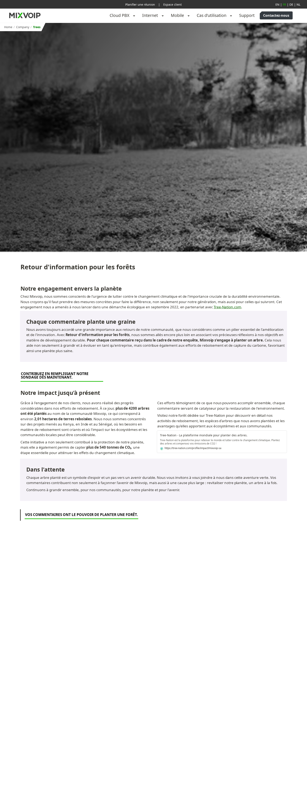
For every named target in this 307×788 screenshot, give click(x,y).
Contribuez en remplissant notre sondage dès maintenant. (55, 375)
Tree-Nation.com (227, 307)
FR (284, 4)
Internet (150, 15)
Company (22, 27)
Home (8, 27)
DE (291, 4)
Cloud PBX (119, 15)
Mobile (177, 15)
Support (247, 15)
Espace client (172, 4)
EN (277, 4)
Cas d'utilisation (211, 15)
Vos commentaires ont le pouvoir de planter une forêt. (81, 514)
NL (298, 4)
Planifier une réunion (140, 4)
